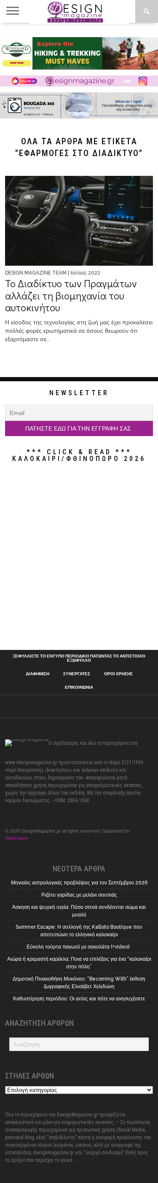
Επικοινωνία (79, 687)
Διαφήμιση (37, 674)
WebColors (16, 838)
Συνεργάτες (76, 674)
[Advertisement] (79, 558)
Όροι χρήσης (118, 674)
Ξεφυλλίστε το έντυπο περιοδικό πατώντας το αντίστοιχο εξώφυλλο (79, 658)
